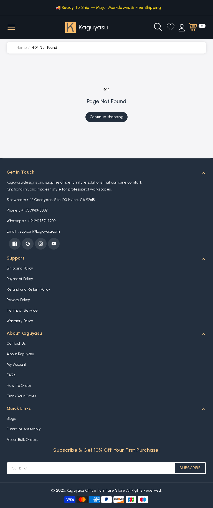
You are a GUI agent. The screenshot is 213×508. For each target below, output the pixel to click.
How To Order (19, 385)
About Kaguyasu (20, 354)
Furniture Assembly (24, 429)
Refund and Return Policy (28, 289)
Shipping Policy (20, 268)
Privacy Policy (18, 300)
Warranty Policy (20, 321)
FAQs (11, 375)
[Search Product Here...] (158, 27)
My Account (16, 364)
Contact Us (16, 343)
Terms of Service (22, 310)
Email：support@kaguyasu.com (33, 231)
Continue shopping (106, 117)
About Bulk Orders (22, 440)
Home (21, 47)
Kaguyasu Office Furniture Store (96, 490)
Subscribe (190, 468)
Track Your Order (21, 396)
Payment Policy (20, 279)
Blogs (11, 418)
